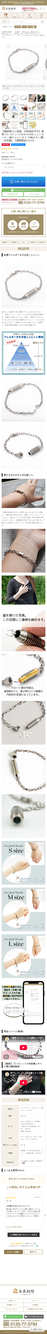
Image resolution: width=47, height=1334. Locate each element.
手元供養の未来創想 (7, 31)
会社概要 (35, 1304)
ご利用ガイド (5, 21)
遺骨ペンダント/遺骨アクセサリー (31, 31)
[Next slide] (45, 1215)
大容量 (30, 26)
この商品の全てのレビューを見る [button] (23, 1235)
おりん (24, 26)
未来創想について (12, 1304)
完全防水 (17, 26)
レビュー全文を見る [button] (14, 1227)
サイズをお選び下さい (8, 163)
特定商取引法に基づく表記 (35, 1309)
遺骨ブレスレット (6, 33)
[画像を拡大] (8, 46)
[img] (11, 1198)
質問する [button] (33, 1252)
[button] (7, 149)
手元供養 (17, 31)
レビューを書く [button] (13, 1252)
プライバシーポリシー (11, 1309)
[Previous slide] (1, 1215)
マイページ (35, 1300)
